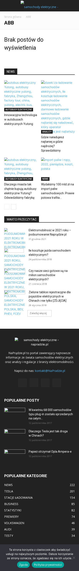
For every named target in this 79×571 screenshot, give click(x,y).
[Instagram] (34, 382)
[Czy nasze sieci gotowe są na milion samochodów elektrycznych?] (14, 275)
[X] (45, 383)
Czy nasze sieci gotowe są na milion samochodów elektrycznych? (48, 275)
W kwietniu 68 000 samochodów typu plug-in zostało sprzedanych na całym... (51, 414)
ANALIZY (46, 131)
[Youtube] (56, 383)
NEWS (45, 178)
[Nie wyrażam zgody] (74, 558)
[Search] (73, 5)
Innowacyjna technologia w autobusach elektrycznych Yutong (20, 119)
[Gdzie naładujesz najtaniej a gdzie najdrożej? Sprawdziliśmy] (58, 107)
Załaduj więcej (38, 313)
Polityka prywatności (48, 564)
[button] (7, 5)
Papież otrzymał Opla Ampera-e (50, 451)
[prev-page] (6, 207)
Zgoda (23, 564)
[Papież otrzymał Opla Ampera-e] (14, 454)
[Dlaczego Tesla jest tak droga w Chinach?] (14, 436)
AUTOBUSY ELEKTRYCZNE (18, 109)
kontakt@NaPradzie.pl (50, 371)
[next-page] (13, 207)
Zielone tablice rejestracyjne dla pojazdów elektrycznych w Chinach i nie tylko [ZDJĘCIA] (50, 296)
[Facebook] (22, 383)
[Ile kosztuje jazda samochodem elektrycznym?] (14, 255)
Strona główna (12, 17)
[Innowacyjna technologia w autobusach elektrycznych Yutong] (21, 95)
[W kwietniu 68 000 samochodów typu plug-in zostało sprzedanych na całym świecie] (14, 414)
